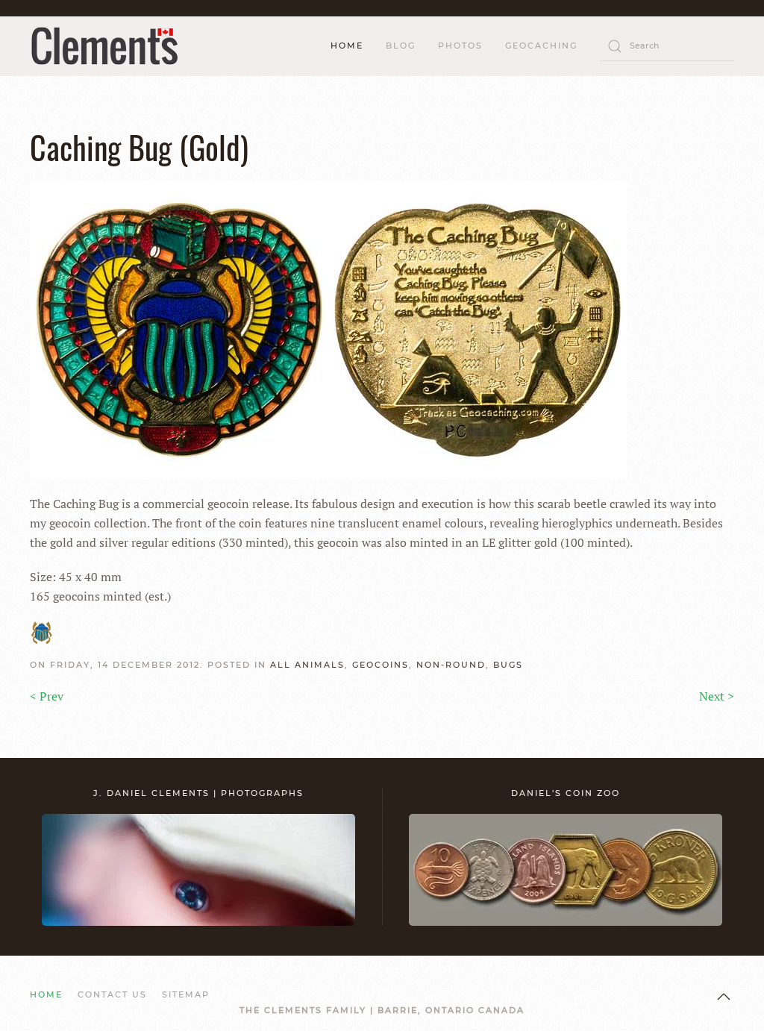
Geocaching (541, 45)
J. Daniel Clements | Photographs (198, 793)
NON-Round (451, 664)
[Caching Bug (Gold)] (328, 328)
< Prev (46, 696)
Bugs (508, 664)
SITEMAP (186, 994)
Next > (716, 696)
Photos (460, 45)
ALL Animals (307, 664)
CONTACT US (112, 994)
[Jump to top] (723, 996)
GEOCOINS (380, 664)
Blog (401, 45)
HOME (347, 45)
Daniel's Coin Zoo (565, 793)
